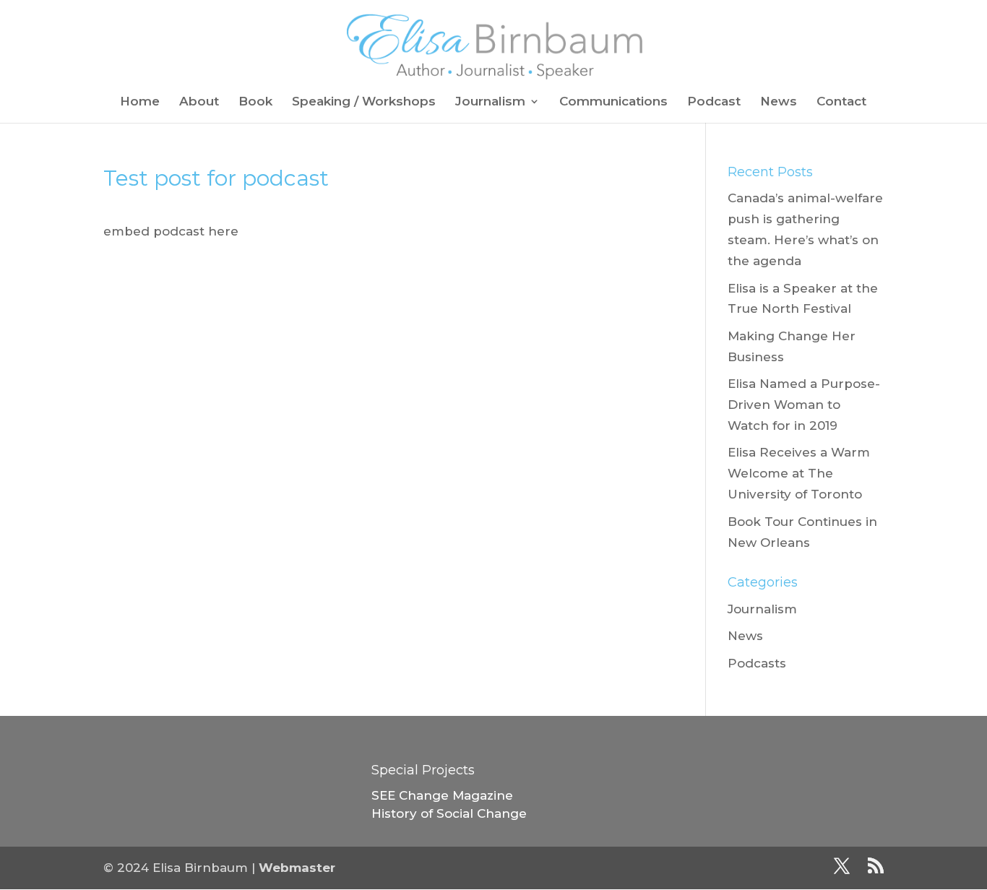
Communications (613, 102)
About (199, 102)
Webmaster (297, 867)
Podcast (714, 102)
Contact (841, 102)
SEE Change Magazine (442, 795)
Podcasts (757, 663)
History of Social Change (449, 813)
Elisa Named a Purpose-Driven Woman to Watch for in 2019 (804, 404)
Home (140, 102)
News (778, 102)
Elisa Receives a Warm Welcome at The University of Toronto (799, 473)
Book (255, 102)
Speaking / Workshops (364, 102)
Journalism (490, 102)
